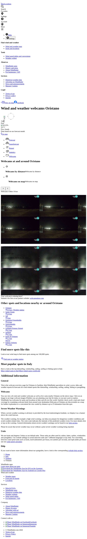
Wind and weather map (13, 46)
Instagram (33, 524)
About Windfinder (11, 70)
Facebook (20, 103)
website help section (75, 451)
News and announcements (14, 84)
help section (73, 423)
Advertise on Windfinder (14, 82)
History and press (11, 68)
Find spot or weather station (13, 359)
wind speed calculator (14, 442)
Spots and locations (12, 48)
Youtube (33, 526)
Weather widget (11, 58)
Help (10, 35)
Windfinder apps (11, 66)
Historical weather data (13, 80)
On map (5, 134)
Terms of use (10, 94)
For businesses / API (12, 72)
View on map (9, 103)
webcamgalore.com (37, 298)
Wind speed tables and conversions (17, 56)
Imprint (8, 98)
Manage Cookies (11, 86)
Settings (11, 38)
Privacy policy (10, 96)
